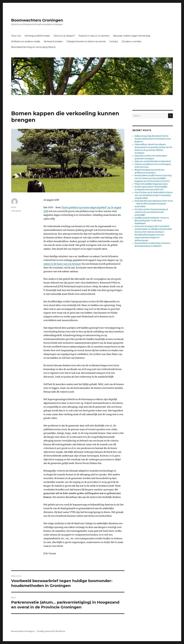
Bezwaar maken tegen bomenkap (131, 36)
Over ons (16, 36)
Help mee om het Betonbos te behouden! (153, 161)
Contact (113, 41)
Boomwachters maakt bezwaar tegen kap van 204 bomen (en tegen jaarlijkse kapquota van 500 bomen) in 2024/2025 (153, 178)
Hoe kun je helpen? (64, 36)
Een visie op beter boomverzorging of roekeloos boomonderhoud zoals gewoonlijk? (151, 212)
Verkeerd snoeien (53, 41)
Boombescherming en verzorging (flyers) (33, 47)
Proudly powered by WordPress (51, 631)
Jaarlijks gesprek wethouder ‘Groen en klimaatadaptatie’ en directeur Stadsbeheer (152, 221)
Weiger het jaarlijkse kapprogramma (151, 184)
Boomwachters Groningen (37, 20)
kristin (13, 207)
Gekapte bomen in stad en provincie (86, 41)
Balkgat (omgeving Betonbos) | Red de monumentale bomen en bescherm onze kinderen (153, 139)
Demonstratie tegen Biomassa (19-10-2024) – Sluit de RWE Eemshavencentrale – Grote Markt (154, 204)
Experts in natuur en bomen (94, 36)
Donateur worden (131, 41)
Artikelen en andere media (25, 41)
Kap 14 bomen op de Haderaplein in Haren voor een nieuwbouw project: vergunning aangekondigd (154, 195)
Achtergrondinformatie (37, 36)
